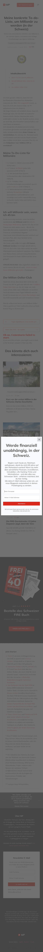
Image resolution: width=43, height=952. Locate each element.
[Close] (39, 439)
